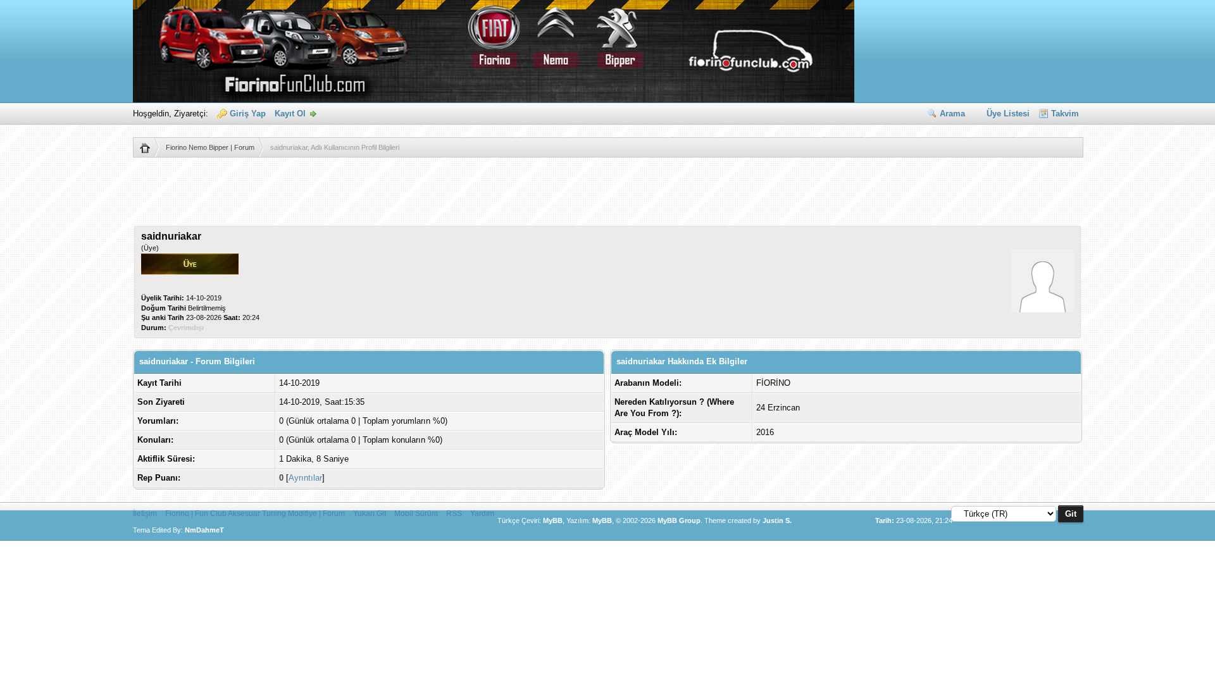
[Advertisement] (607, 197)
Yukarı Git (369, 513)
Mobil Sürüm (416, 513)
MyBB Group (679, 520)
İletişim (145, 513)
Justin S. (777, 520)
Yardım (482, 513)
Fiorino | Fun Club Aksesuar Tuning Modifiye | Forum (255, 513)
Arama (952, 113)
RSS (454, 513)
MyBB (553, 520)
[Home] (149, 147)
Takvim (1065, 113)
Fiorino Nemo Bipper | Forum (210, 147)
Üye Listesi (1008, 113)
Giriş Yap (248, 113)
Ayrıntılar (305, 478)
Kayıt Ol (290, 113)
